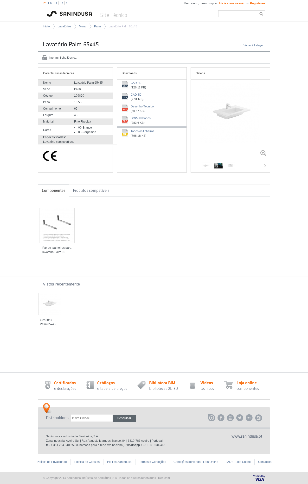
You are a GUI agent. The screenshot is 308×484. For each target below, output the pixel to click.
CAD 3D (136, 94)
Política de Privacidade (52, 462)
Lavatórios (64, 26)
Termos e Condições (152, 462)
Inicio (46, 26)
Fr (55, 3)
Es (61, 3)
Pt (44, 3)
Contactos (264, 462)
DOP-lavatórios (141, 118)
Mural (82, 26)
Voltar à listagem (254, 45)
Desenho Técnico (142, 106)
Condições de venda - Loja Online (195, 462)
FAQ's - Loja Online (238, 462)
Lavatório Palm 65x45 (123, 26)
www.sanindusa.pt (246, 436)
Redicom (164, 478)
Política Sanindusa (119, 462)
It (66, 3)
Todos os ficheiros (142, 131)
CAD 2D (136, 83)
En (50, 3)
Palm (97, 26)
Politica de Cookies (87, 462)
